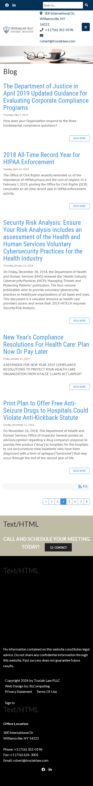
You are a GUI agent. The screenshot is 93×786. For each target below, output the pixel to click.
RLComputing (39, 686)
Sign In (10, 703)
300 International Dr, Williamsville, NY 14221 (57, 18)
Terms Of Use (46, 691)
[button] (86, 27)
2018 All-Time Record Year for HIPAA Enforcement (41, 158)
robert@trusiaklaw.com (57, 41)
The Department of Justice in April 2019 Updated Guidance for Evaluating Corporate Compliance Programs (46, 96)
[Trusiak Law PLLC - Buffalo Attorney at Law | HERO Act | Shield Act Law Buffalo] (18, 29)
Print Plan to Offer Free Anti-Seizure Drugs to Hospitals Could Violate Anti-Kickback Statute (45, 410)
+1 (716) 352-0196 (59, 30)
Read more (79, 138)
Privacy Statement (18, 691)
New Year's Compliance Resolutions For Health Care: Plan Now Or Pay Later (46, 344)
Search (86, 5)
